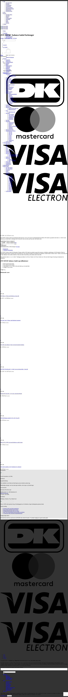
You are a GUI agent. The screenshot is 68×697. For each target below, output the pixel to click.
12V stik (10, 175)
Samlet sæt (10, 159)
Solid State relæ (11, 112)
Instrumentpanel (9, 88)
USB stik (10, 188)
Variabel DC (11, 140)
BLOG (4, 13)
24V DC (10, 134)
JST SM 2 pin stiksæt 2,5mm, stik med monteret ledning (12, 344)
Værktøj (7, 71)
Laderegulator (9, 18)
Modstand (8, 106)
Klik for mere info (4, 493)
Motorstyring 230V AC (13, 108)
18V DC (10, 133)
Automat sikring (11, 116)
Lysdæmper (8, 162)
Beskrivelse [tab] (5, 248)
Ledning (7, 173)
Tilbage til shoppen (10, 57)
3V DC (10, 135)
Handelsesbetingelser (10, 687)
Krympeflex (11, 97)
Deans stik (10, 180)
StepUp (10, 125)
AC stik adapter (9, 167)
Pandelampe (8, 164)
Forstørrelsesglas (9, 62)
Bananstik (10, 177)
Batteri (7, 17)
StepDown (10, 123)
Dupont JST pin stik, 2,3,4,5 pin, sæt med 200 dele (11, 393)
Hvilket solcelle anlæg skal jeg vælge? (11, 511)
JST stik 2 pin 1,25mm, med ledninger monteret (10, 320)
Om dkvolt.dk (9, 2)
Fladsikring (10, 117)
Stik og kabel (7, 38)
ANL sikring (11, 115)
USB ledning (8, 191)
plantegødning (6, 165)
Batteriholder (8, 78)
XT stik (10, 190)
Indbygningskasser (10, 87)
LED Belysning (9, 36)
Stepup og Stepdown (12, 126)
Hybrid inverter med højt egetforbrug (11, 508)
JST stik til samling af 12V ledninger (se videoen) (11, 466)
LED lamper (8, 153)
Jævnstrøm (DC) (11, 75)
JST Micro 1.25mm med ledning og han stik (10, 296)
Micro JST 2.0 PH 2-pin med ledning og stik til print (11, 442)
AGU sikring (11, 114)
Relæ (7, 110)
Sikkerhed (8, 67)
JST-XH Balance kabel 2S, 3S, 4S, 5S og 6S (10, 418)
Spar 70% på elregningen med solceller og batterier (14, 512)
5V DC (10, 136)
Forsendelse (8, 683)
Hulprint (10, 95)
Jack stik (10, 183)
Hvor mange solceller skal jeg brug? (10, 509)
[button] (4, 31)
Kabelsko (8, 172)
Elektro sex (8, 61)
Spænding (8, 19)
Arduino (7, 77)
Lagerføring (8, 6)
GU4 (7, 148)
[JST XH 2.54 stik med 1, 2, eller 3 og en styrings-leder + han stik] (6, 46)
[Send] (3, 673)
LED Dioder (8, 152)
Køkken (7, 63)
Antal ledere (3, 241)
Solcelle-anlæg (9, 14)
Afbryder (8, 74)
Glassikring (10, 119)
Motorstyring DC (12, 109)
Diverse (4, 58)
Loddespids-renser (12, 101)
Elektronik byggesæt (10, 84)
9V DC (10, 139)
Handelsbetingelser (10, 8)
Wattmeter (10, 128)
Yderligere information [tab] (8, 250)
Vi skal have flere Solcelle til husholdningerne (12, 513)
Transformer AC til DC (11, 130)
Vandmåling (8, 70)
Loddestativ (10, 102)
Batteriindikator (9, 80)
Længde (3, 242)
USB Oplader (9, 141)
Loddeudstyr (8, 93)
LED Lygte (8, 157)
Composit (10, 179)
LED (7, 20)
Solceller (7, 15)
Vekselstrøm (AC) (12, 76)
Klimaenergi (8, 9)
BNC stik (10, 178)
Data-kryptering (9, 7)
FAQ (4, 12)
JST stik (15, 38)
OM (4, 1)
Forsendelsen (8, 5)
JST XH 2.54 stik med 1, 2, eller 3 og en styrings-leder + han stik (14, 369)
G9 (6, 146)
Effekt (7, 21)
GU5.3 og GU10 (9, 149)
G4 (6, 145)
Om (4, 680)
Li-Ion (7, 90)
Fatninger (8, 170)
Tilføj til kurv (3, 245)
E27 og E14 (8, 143)
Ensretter (8, 85)
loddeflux (10, 98)
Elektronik (5, 72)
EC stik (10, 181)
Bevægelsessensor (9, 82)
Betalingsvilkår (9, 11)
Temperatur (8, 69)
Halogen (7, 151)
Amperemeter (11, 122)
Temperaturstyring (9, 129)
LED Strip (8, 158)
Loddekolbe (11, 100)
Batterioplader (9, 81)
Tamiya (10, 187)
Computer (8, 59)
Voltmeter (10, 127)
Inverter (7, 22)
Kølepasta (10, 96)
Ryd (15, 242)
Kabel (7, 171)
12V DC (10, 132)
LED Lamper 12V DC (13, 154)
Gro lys (7, 147)
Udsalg (4, 24)
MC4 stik (10, 185)
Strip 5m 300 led (11, 160)
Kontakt (7, 4)
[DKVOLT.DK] (4, 27)
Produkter (5, 33)
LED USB (8, 161)
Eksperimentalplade (12, 94)
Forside (2, 38)
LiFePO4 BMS (9, 91)
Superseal (10, 186)
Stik (11, 38)
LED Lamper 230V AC (13, 155)
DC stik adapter (9, 168)
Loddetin (10, 103)
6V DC (10, 138)
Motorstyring (8, 107)
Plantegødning (9, 65)
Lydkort (7, 104)
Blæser (7, 83)
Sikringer (8, 113)
